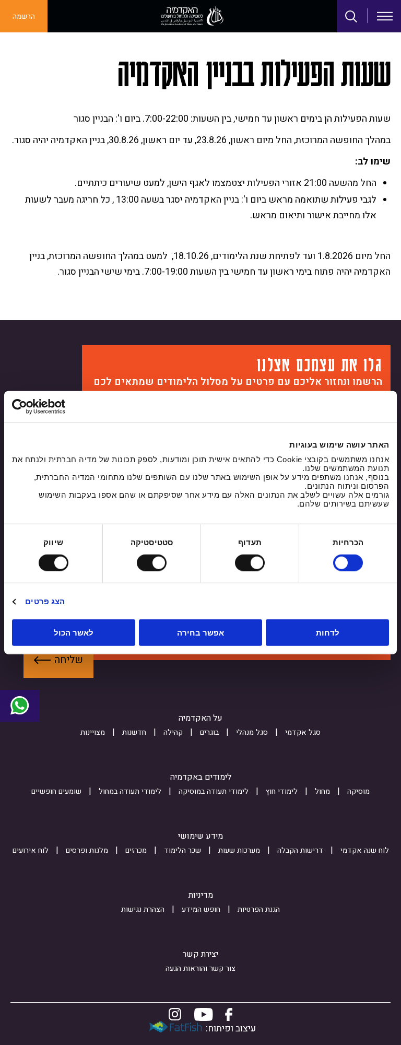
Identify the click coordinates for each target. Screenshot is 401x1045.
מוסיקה (358, 791)
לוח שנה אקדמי (364, 850)
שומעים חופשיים (56, 791)
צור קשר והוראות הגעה (200, 968)
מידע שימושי (200, 836)
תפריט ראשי (385, 16)
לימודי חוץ (282, 791)
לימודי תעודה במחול (130, 791)
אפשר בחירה (200, 632)
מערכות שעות (239, 850)
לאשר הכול (73, 632)
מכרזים (136, 850)
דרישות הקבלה (300, 850)
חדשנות (134, 732)
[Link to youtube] (203, 1014)
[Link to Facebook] (228, 1014)
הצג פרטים (45, 600)
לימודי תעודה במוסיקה (214, 791)
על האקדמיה (200, 718)
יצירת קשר (200, 954)
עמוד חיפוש (351, 16)
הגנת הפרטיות (259, 909)
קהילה (173, 732)
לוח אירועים (31, 850)
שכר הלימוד (182, 850)
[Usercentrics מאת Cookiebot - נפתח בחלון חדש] (57, 406)
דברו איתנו (20, 706)
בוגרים (209, 732)
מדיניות (200, 895)
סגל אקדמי (303, 732)
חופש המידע (201, 909)
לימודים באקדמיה (200, 777)
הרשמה (24, 16)
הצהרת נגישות (142, 909)
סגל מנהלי (252, 732)
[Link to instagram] (175, 1014)
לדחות (327, 632)
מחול (322, 791)
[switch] (252, 562)
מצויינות (92, 732)
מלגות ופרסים (87, 850)
